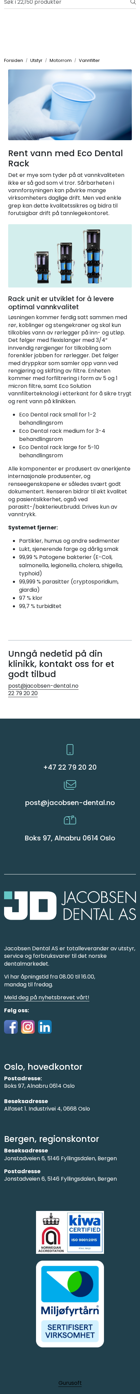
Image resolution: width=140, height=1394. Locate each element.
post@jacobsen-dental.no (43, 686)
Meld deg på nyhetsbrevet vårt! (46, 997)
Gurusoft (70, 1383)
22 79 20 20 (23, 693)
